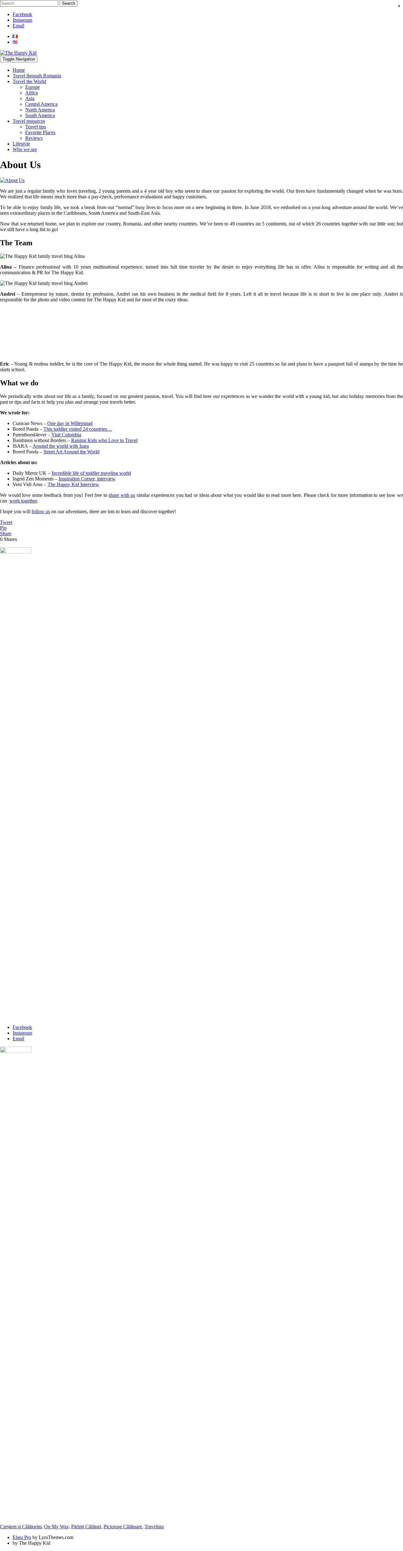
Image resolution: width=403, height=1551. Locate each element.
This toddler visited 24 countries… (77, 429)
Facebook (22, 14)
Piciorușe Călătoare (123, 1526)
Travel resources (29, 121)
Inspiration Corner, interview (87, 478)
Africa (31, 92)
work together (23, 500)
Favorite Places (40, 132)
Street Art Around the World (71, 451)
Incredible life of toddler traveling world (91, 473)
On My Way (56, 1526)
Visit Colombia (66, 434)
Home (19, 70)
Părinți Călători (86, 1526)
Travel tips (35, 126)
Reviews (34, 138)
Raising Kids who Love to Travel (104, 440)
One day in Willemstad (70, 423)
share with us (122, 495)
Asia (29, 98)
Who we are (25, 149)
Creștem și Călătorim (21, 1526)
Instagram (22, 20)
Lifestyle (21, 143)
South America (40, 115)
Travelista (154, 1526)
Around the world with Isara (60, 446)
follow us (40, 511)
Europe (32, 87)
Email (18, 25)
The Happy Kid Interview (73, 484)
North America (40, 109)
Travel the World (29, 81)
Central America (41, 104)
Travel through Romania (37, 75)
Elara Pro (22, 1537)
